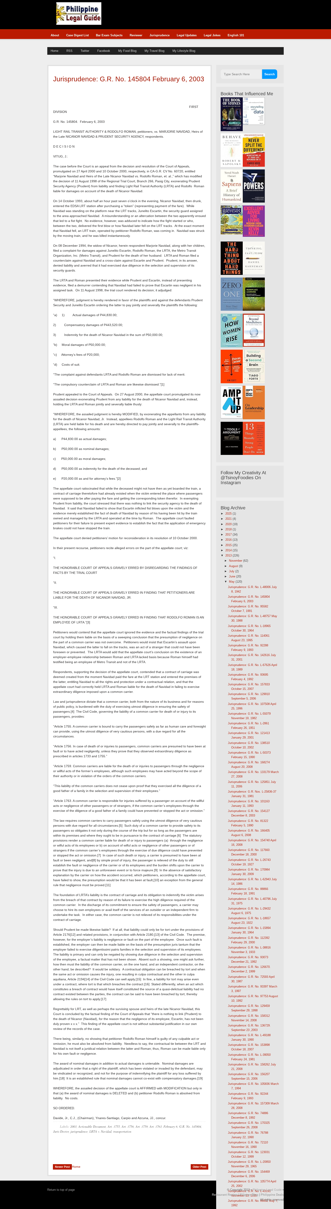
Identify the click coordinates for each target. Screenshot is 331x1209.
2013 (229, 555)
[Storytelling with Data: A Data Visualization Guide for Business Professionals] (254, 123)
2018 (229, 529)
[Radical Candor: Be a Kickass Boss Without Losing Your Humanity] (232, 382)
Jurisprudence (160, 35)
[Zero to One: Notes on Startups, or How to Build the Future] (232, 309)
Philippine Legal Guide (267, 1189)
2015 (229, 545)
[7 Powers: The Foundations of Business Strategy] (254, 201)
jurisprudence (79, 1131)
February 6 (170, 1126)
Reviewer (136, 35)
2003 (73, 1126)
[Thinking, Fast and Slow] (254, 273)
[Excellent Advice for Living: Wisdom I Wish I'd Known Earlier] (254, 235)
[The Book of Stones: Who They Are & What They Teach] (232, 130)
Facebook (103, 50)
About (55, 35)
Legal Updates (187, 35)
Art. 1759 (142, 1126)
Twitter (85, 50)
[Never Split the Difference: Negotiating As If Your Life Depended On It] (254, 165)
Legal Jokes (212, 35)
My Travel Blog (154, 50)
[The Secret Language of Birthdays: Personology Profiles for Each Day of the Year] (232, 233)
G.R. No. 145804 (190, 1126)
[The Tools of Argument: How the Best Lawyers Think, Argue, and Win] (232, 454)
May (232, 581)
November (236, 560)
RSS (69, 50)
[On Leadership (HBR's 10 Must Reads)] (254, 418)
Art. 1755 (114, 1126)
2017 (229, 534)
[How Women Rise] (232, 346)
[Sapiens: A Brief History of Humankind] (232, 202)
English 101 (236, 35)
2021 (229, 518)
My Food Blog (127, 50)
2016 (229, 539)
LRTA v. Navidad (100, 1131)
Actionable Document (92, 1126)
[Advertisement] (192, 12)
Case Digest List (77, 35)
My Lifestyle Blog (183, 50)
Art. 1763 (156, 1126)
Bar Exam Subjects (109, 35)
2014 (229, 550)
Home (54, 50)
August (234, 566)
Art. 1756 (128, 1126)
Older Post (199, 1166)
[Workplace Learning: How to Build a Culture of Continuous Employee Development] (254, 309)
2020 (229, 524)
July (232, 571)
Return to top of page (61, 1189)
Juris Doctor (61, 1131)
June (232, 576)
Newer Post (62, 1166)
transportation (122, 1131)
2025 (229, 513)
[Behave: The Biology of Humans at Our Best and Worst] (232, 166)
